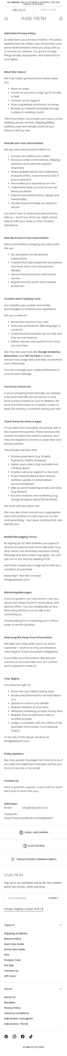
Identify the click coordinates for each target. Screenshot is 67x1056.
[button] (6, 19)
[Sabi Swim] (13, 875)
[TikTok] (31, 1036)
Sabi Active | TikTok (16, 1024)
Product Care (12, 960)
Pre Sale (9, 965)
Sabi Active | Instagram (18, 1018)
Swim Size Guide (14, 944)
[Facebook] (22, 1036)
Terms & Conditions (16, 1013)
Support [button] (9, 925)
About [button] (8, 989)
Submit (53, 898)
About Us (9, 997)
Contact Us (11, 970)
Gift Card (9, 976)
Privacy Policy (12, 1008)
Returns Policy (12, 938)
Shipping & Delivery (15, 933)
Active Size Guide (14, 949)
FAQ (6, 954)
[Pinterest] (6, 1036)
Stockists (9, 1002)
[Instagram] (14, 1036)
